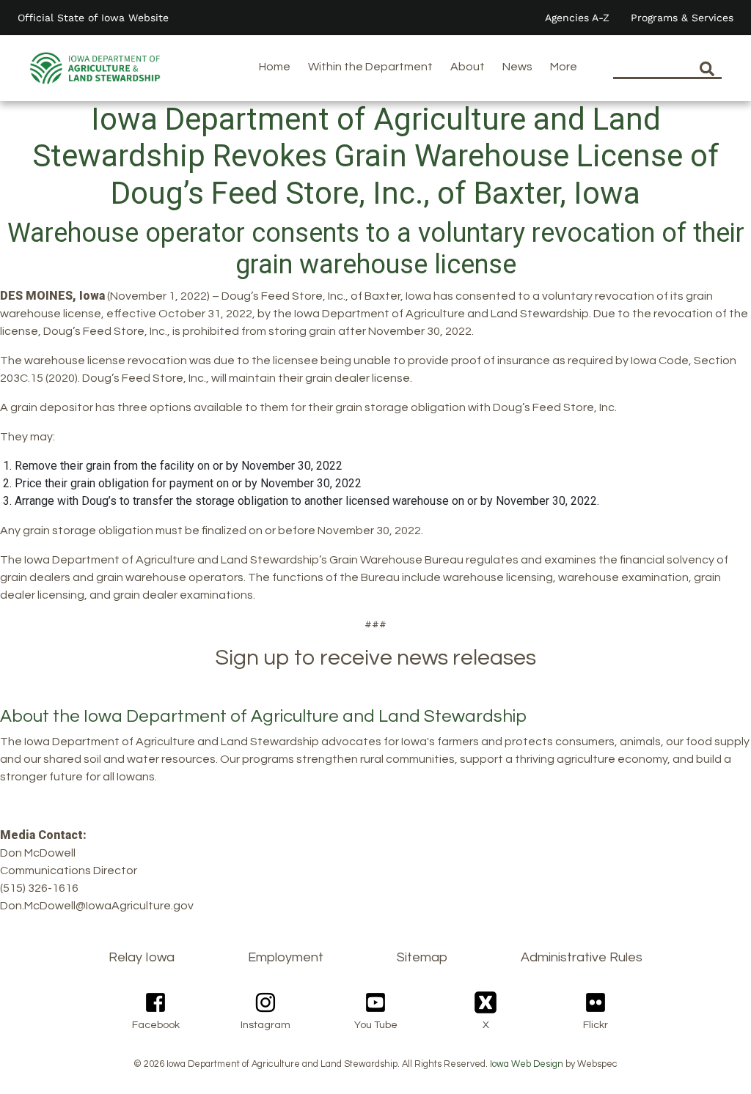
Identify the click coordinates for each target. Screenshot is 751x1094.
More (563, 67)
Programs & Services (682, 17)
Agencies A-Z (577, 17)
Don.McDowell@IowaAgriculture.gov (97, 906)
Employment (285, 957)
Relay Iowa (142, 957)
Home (274, 67)
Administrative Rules (581, 957)
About (467, 67)
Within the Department (370, 67)
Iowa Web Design (526, 1064)
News (517, 67)
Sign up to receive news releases (375, 657)
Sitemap (422, 957)
